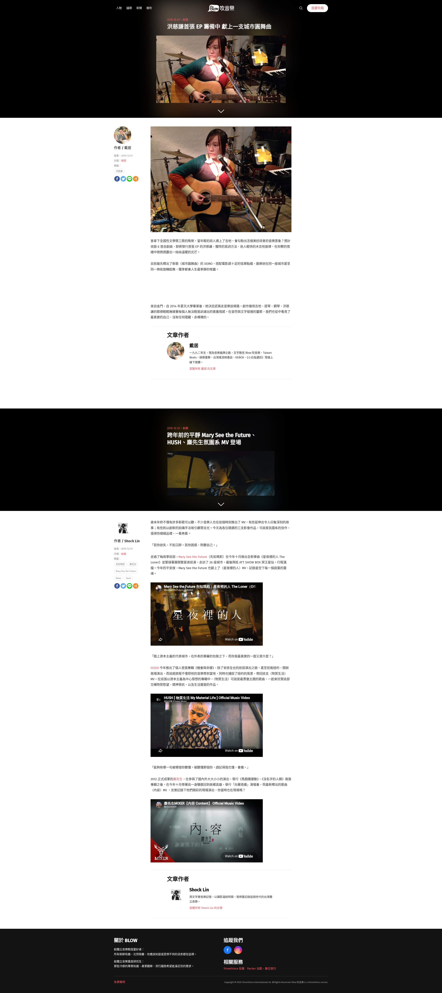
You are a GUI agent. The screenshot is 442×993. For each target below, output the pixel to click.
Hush (128, 578)
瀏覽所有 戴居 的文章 (202, 368)
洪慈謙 (119, 171)
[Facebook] (117, 179)
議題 (129, 8)
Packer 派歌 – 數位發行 (261, 968)
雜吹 (149, 8)
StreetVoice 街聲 (234, 968)
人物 (119, 8)
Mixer (118, 578)
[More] (135, 179)
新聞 (139, 8)
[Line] (129, 179)
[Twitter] (123, 179)
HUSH (155, 668)
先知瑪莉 (120, 564)
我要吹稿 (317, 8)
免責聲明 (119, 982)
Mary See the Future (193, 557)
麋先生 (177, 779)
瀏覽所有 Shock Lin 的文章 (205, 908)
